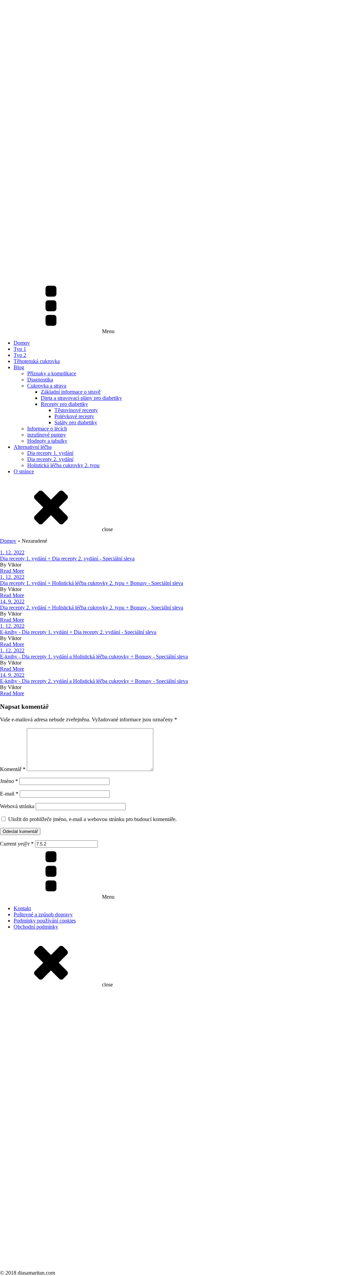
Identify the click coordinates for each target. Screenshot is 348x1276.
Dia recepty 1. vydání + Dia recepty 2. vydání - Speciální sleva (67, 558)
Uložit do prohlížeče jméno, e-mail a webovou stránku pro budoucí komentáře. (92, 819)
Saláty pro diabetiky (75, 422)
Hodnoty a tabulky (47, 441)
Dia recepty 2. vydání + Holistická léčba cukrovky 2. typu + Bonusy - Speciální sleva (91, 607)
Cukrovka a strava (46, 386)
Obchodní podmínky (36, 927)
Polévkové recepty (74, 416)
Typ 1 (20, 349)
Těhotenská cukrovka (37, 361)
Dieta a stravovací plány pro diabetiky (81, 398)
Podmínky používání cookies (45, 920)
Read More (12, 571)
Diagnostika (40, 379)
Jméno (9, 781)
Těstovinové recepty (76, 410)
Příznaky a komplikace (51, 373)
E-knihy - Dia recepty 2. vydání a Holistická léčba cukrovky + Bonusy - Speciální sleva (94, 681)
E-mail (9, 794)
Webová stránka (17, 806)
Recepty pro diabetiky (64, 404)
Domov (22, 343)
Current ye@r (17, 844)
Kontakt (22, 908)
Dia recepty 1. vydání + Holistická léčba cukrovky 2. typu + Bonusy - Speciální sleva (91, 583)
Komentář (12, 769)
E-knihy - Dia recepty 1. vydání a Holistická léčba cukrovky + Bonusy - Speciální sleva (94, 656)
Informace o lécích (47, 428)
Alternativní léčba (33, 447)
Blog (19, 367)
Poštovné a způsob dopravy (43, 914)
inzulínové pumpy (46, 435)
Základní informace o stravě (71, 392)
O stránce (24, 471)
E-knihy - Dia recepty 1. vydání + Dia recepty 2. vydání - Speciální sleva (78, 632)
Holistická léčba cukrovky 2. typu (63, 465)
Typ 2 (20, 355)
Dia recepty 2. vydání (50, 459)
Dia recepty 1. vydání (50, 453)
